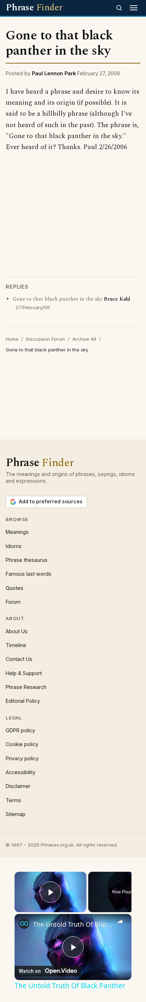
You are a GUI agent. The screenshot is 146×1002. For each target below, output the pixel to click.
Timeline (16, 645)
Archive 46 (84, 339)
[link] (24, 923)
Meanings (17, 532)
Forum (13, 602)
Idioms (14, 546)
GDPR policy (20, 730)
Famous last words (28, 574)
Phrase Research (26, 687)
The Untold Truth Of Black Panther (73, 924)
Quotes (14, 588)
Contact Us (19, 659)
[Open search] (119, 8)
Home (12, 339)
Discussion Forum (45, 339)
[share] (120, 922)
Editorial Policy (23, 701)
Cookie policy (22, 744)
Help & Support (24, 673)
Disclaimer (18, 786)
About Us (17, 631)
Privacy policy (22, 758)
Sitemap (16, 814)
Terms (13, 800)
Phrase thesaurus (26, 560)
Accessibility (20, 772)
